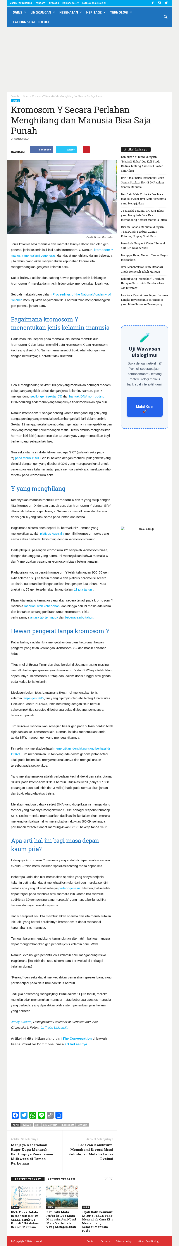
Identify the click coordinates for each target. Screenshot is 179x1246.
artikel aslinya (76, 1044)
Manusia (82, 1124)
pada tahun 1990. (27, 458)
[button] (165, 17)
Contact (41, 3)
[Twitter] (166, 3)
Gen (37, 1124)
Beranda (54, 3)
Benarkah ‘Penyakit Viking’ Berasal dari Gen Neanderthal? (143, 246)
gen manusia (50, 1124)
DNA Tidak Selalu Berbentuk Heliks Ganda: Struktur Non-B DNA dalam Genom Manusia (25, 1219)
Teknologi (119, 12)
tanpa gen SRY (33, 698)
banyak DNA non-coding (86, 396)
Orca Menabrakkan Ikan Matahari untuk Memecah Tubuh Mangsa (142, 269)
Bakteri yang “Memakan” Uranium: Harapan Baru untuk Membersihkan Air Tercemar (143, 283)
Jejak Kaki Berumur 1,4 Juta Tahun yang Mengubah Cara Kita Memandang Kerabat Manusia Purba (97, 1221)
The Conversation (77, 1038)
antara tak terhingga (44, 617)
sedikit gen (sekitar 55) (46, 396)
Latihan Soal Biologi (94, 3)
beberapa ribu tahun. (79, 617)
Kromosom (67, 1124)
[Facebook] (152, 3)
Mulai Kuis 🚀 (144, 409)
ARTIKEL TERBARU (61, 1179)
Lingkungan (41, 12)
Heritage (94, 12)
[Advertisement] (89, 59)
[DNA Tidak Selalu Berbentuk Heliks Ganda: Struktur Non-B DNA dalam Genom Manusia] (27, 1197)
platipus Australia (52, 533)
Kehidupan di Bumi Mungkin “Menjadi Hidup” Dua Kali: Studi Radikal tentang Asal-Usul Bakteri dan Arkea (142, 163)
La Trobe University (54, 1027)
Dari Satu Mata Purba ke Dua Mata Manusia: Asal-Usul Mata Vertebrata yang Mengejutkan (61, 1219)
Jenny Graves (21, 1022)
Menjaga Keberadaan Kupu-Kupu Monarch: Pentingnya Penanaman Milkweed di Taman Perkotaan (32, 1154)
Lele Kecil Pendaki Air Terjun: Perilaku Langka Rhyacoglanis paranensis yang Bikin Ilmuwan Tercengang (144, 299)
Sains (17, 12)
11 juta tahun (83, 589)
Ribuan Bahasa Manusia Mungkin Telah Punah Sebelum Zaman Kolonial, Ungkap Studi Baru (142, 231)
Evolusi (27, 1124)
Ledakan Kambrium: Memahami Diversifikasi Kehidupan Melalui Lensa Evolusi (90, 1152)
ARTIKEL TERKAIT (27, 1179)
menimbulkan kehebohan (42, 606)
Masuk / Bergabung (21, 3)
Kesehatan (68, 12)
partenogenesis (70, 888)
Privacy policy (70, 3)
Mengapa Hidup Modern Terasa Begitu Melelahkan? (144, 257)
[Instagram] (159, 3)
